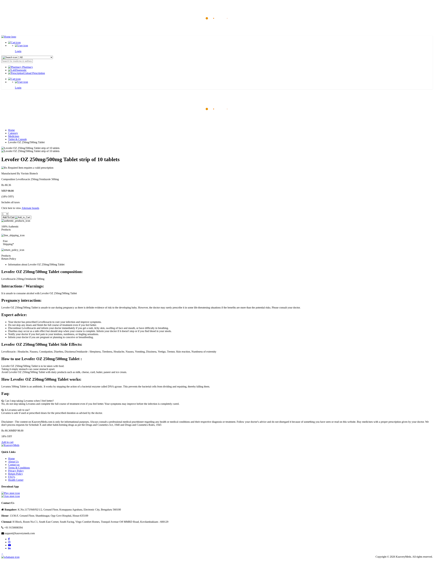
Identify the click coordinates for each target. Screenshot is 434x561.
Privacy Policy (16, 470)
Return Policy (15, 473)
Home (11, 130)
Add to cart (7, 442)
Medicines (13, 136)
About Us (13, 461)
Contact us (13, 464)
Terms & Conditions (19, 467)
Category (13, 133)
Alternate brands (30, 208)
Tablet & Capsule (17, 139)
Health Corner (15, 479)
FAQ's (11, 476)
